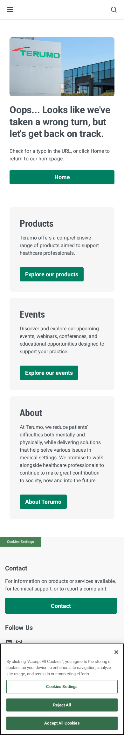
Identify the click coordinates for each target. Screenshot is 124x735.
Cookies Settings (20, 542)
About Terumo (43, 501)
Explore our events (49, 372)
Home (62, 177)
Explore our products (51, 274)
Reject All (62, 705)
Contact (61, 606)
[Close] (116, 652)
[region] (62, 689)
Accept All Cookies (61, 723)
